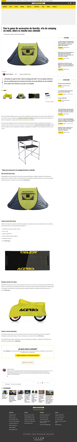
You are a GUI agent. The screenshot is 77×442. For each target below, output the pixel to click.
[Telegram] (2, 82)
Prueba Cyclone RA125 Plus (64, 83)
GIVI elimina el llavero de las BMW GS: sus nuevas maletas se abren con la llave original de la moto (66, 65)
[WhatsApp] (2, 78)
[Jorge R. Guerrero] (4, 74)
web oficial (17, 341)
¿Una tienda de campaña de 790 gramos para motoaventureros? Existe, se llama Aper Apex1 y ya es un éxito (49, 400)
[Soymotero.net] (38, 3)
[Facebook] (2, 83)
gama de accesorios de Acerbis (25, 118)
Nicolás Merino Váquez (66, 100)
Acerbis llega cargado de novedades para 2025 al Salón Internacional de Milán (41, 398)
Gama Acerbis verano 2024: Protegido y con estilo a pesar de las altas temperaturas (27, 398)
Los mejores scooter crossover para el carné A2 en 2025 (65, 91)
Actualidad (7, 384)
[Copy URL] (2, 87)
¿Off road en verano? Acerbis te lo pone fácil (4, 396)
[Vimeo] (41, 438)
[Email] (2, 80)
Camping (10, 382)
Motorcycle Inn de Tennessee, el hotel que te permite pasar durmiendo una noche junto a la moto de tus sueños (66, 54)
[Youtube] (43, 438)
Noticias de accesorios (16, 384)
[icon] (68, 3)
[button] (74, 3)
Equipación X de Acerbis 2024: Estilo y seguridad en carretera (20, 397)
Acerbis (6, 382)
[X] (2, 85)
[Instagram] (36, 438)
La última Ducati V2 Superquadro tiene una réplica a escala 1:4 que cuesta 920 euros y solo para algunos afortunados (66, 43)
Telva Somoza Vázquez (66, 85)
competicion (60, 132)
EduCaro (64, 94)
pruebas (59, 85)
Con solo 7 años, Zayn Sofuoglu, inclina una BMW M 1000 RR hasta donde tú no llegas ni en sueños (66, 120)
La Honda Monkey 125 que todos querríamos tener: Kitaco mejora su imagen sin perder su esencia (66, 110)
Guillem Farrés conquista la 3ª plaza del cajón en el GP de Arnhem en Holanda (65, 129)
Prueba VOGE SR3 (62, 98)
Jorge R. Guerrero (9, 74)
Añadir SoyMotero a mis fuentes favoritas (28, 355)
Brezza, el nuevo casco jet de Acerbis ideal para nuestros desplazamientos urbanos (12, 398)
